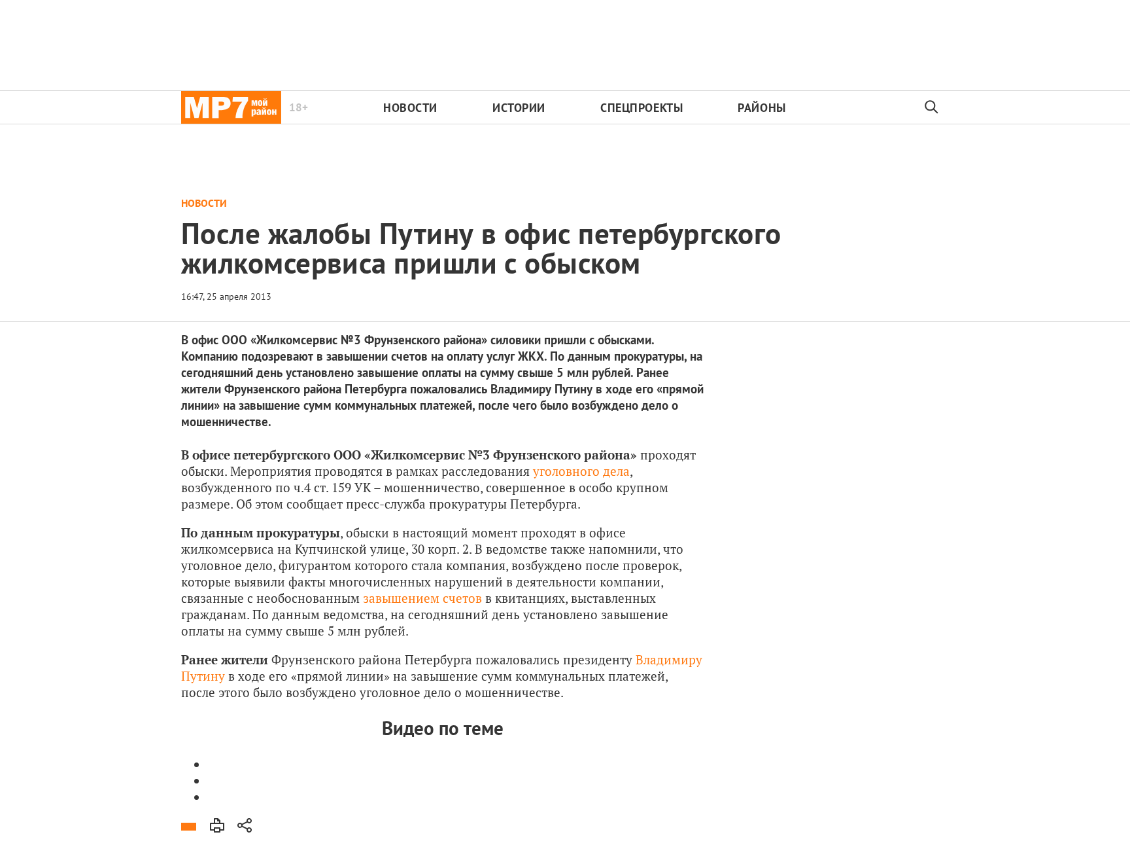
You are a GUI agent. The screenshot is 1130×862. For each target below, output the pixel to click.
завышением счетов (422, 598)
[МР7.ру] (231, 107)
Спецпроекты (641, 107)
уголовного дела (581, 471)
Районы (761, 107)
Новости (410, 107)
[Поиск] (932, 107)
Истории (518, 107)
